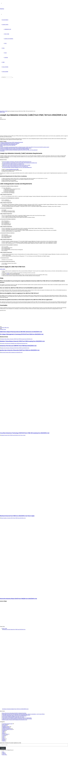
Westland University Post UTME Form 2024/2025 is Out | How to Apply (17, 516)
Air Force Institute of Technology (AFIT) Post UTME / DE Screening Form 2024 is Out (19, 162)
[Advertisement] (34, 88)
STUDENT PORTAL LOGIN (7, 729)
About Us (3, 752)
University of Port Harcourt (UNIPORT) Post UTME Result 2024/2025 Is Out (18, 345)
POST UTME (4, 111)
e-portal (8, 273)
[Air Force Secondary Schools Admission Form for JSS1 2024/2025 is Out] (15, 166)
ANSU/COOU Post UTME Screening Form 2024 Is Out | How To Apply (16, 165)
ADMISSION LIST (7, 29)
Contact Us (4, 753)
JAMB (3, 62)
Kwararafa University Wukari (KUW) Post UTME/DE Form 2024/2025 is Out (18, 598)
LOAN (3, 736)
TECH (3, 732)
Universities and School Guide (7, 723)
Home (1, 111)
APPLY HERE (2, 269)
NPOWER (4, 730)
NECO (5, 52)
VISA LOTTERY (5, 66)
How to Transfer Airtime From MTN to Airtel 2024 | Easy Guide (13, 716)
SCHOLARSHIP (5, 71)
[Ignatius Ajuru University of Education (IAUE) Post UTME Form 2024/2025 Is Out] (14, 347)
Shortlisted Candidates (6, 726)
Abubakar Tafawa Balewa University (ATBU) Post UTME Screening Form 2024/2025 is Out (22, 341)
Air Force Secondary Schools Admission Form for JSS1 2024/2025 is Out (17, 167)
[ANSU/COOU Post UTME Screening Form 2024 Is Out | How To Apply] (13, 163)
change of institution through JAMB (12, 169)
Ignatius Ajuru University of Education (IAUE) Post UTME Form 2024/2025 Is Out (19, 350)
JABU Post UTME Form (4, 327)
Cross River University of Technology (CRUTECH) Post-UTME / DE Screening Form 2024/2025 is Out (24, 433)
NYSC (5, 43)
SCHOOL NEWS (5, 24)
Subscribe (3, 748)
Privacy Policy (4, 754)
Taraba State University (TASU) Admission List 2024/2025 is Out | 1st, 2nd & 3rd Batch (17, 718)
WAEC (3, 48)
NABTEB (6, 57)
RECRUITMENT (5, 19)
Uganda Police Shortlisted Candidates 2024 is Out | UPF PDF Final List (14, 715)
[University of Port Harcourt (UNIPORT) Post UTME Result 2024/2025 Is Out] (13, 343)
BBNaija (3, 733)
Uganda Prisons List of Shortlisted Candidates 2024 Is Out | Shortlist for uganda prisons (17, 717)
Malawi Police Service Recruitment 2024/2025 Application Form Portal (14, 713)
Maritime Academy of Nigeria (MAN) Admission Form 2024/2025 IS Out (14, 719)
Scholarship (4, 738)
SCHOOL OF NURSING (8, 38)
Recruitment (4, 725)
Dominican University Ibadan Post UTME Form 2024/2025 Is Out (15, 709)
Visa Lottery (4, 735)
